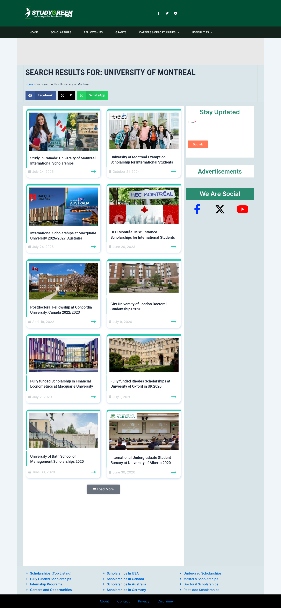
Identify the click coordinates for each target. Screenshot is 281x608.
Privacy (144, 601)
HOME (34, 32)
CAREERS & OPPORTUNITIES (157, 32)
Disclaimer (166, 601)
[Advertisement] (140, 51)
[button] (41, 95)
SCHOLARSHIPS (61, 32)
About (104, 601)
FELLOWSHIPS (93, 32)
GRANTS (120, 32)
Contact (123, 601)
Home (29, 84)
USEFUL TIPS (200, 32)
